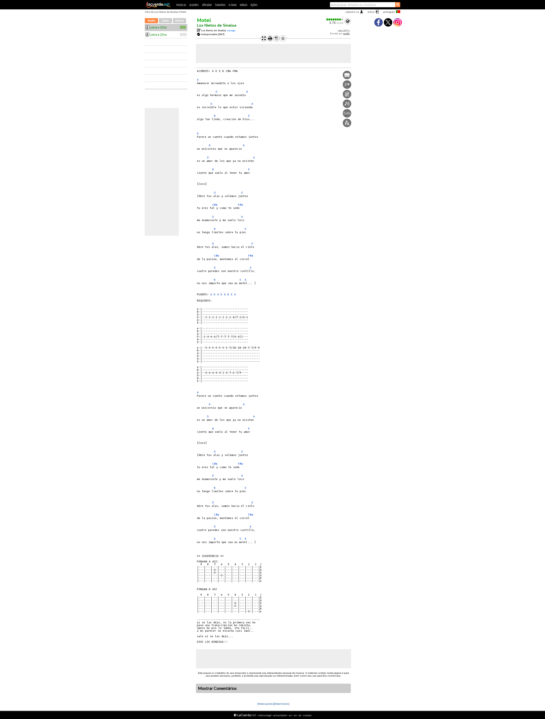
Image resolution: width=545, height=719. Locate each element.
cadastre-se (352, 11)
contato (307, 715)
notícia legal (264, 715)
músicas (181, 5)
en (295, 715)
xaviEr (346, 33)
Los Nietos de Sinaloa (216, 25)
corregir (231, 30)
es (290, 715)
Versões (151, 21)
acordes (194, 5)
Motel (204, 20)
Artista (165, 21)
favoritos (220, 5)
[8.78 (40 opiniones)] (334, 19)
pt (300, 715)
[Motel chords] (281, 703)
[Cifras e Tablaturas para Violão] (158, 7)
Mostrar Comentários (217, 688)
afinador (207, 5)
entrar (371, 11)
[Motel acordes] (265, 703)
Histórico (179, 21)
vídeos (243, 5)
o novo (233, 5)
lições (254, 5)
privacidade (280, 715)
